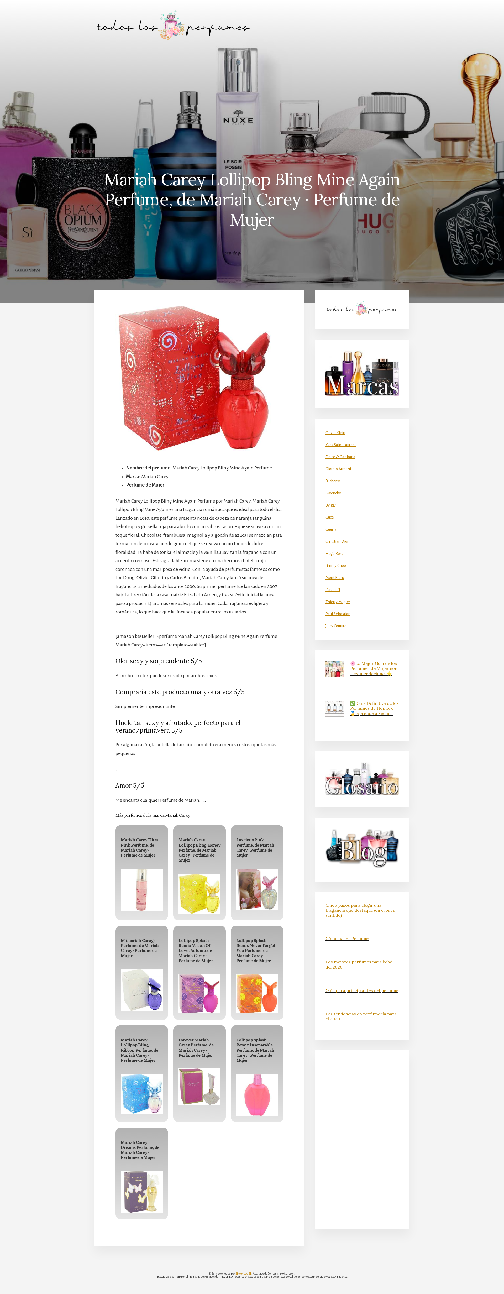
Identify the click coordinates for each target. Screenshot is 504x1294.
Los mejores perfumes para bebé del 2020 (359, 964)
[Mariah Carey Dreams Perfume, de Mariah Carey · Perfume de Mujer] (142, 1191)
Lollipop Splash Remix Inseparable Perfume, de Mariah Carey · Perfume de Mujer (255, 1050)
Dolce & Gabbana (340, 457)
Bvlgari (331, 505)
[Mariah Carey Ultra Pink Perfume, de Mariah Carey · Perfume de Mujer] (142, 889)
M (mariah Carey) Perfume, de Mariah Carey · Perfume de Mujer (140, 948)
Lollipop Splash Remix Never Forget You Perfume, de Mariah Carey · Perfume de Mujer (255, 950)
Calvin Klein (335, 433)
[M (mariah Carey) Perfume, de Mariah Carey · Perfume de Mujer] (142, 990)
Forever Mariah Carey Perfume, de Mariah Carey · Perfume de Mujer (195, 1047)
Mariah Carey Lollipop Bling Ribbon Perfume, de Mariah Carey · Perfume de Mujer (139, 1050)
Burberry (333, 481)
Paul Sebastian (338, 614)
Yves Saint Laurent (341, 445)
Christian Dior (337, 541)
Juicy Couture (336, 626)
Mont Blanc (335, 578)
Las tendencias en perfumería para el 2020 (361, 1016)
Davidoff (333, 590)
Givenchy (333, 493)
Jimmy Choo (336, 565)
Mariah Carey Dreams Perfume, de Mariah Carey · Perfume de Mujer (140, 1150)
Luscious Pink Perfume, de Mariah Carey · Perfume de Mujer (255, 847)
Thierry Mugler (338, 602)
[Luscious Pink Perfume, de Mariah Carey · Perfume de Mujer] (257, 889)
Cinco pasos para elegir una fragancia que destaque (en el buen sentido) (360, 910)
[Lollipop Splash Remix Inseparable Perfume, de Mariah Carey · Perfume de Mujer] (257, 1094)
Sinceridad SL (243, 1273)
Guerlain (333, 529)
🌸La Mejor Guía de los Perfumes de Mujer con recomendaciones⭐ (373, 668)
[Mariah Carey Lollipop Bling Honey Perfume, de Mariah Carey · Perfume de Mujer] (199, 893)
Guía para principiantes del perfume (362, 990)
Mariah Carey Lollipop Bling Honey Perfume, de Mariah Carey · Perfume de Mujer (199, 850)
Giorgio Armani (338, 469)
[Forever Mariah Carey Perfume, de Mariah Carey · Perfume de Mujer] (199, 1086)
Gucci (330, 517)
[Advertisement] (252, 89)
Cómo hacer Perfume (347, 938)
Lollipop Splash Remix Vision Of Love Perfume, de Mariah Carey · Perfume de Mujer (195, 950)
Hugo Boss (334, 553)
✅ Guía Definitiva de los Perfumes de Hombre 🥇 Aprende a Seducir (374, 708)
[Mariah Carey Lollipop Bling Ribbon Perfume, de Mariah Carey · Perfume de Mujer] (142, 1093)
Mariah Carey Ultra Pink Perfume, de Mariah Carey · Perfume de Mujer (140, 847)
